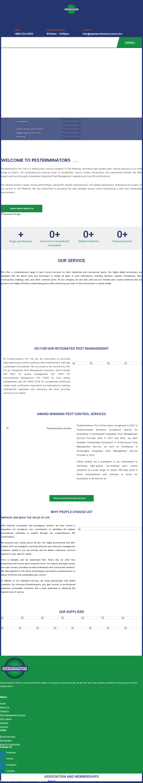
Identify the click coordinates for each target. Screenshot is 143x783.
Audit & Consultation (10, 744)
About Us (4, 707)
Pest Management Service (12, 715)
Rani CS (51, 781)
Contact (4, 727)
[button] (71, 498)
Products (4, 711)
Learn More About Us (22, 208)
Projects (4, 723)
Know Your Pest (7, 737)
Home (3, 703)
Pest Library (6, 719)
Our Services (6, 741)
